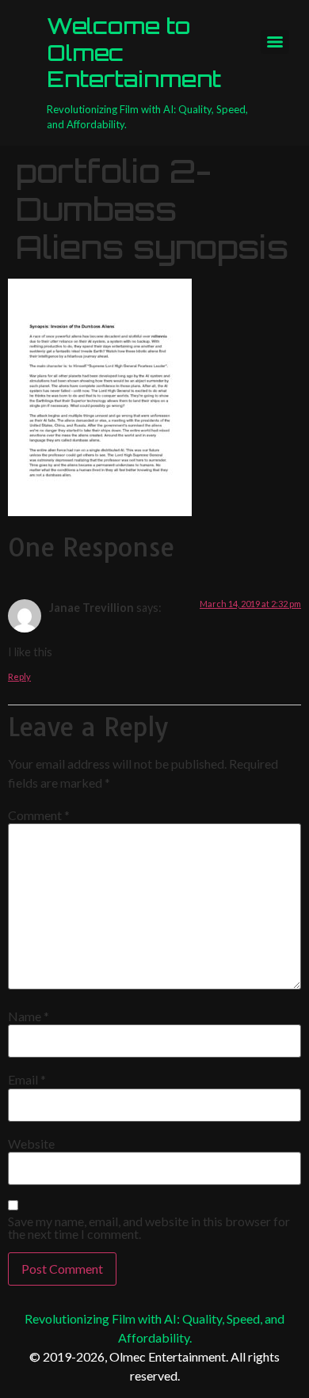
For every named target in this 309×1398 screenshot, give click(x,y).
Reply (19, 676)
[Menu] (275, 42)
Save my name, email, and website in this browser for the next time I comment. (149, 1227)
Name (28, 1016)
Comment (39, 815)
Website (31, 1144)
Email (27, 1079)
